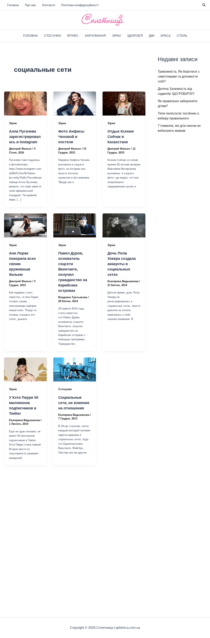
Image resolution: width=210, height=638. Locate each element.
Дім (151, 35)
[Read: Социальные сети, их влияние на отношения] (74, 369)
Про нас (30, 5)
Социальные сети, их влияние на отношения (73, 402)
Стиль (182, 35)
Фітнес (73, 35)
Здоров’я (135, 35)
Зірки (116, 35)
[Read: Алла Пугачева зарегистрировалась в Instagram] (25, 103)
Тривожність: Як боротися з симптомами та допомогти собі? (178, 76)
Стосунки (52, 35)
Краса (166, 35)
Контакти (48, 5)
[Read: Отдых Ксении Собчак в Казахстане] (124, 103)
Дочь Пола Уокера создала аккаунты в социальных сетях (121, 264)
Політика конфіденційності (79, 5)
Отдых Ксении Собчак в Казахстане (120, 136)
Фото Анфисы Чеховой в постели (71, 136)
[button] (204, 5)
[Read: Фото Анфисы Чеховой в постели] (74, 103)
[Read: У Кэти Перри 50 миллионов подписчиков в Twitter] (25, 369)
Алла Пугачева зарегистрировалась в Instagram (25, 136)
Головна (13, 5)
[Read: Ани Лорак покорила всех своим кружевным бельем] (25, 225)
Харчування (95, 35)
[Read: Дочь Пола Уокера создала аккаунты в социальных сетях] (124, 225)
